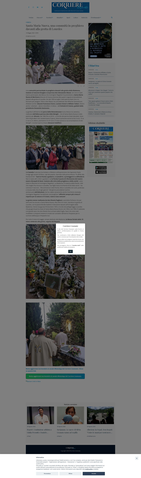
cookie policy (89, 469)
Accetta (94, 473)
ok (70, 251)
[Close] (136, 458)
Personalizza (47, 473)
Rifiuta (70, 473)
